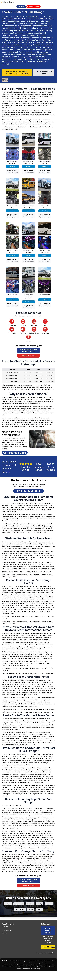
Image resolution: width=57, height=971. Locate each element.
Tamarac (39, 909)
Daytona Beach (19, 904)
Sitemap (4, 933)
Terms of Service (41, 953)
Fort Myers (30, 904)
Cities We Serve (6, 930)
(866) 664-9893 (12, 170)
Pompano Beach (19, 909)
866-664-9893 (21, 6)
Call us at (44, 72)
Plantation (8, 904)
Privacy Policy (51, 953)
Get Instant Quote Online (33, 6)
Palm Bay (39, 904)
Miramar (30, 909)
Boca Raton (49, 904)
